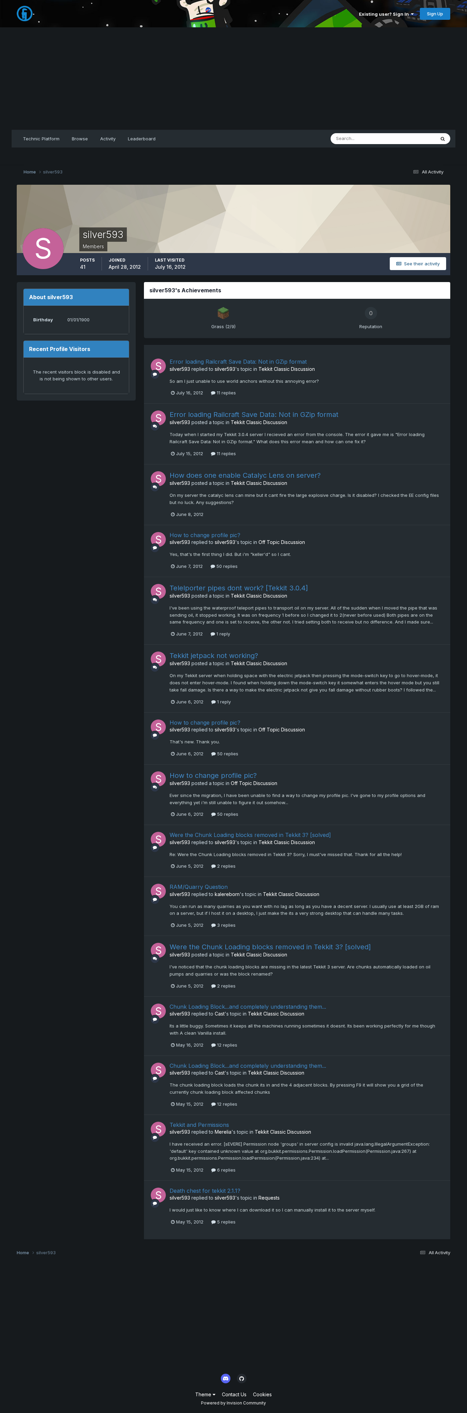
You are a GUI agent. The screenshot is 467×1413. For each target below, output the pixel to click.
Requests (269, 1198)
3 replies (226, 925)
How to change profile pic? (205, 535)
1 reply (222, 633)
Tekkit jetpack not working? (214, 656)
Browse (80, 138)
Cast (220, 1014)
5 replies (226, 1222)
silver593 (180, 369)
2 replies (226, 866)
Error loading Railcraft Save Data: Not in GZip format (238, 361)
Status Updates (410, 138)
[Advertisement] (233, 78)
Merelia (223, 1132)
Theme (204, 1394)
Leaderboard (142, 138)
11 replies (225, 392)
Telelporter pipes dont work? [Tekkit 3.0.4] (239, 588)
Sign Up (435, 13)
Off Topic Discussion (281, 542)
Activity (108, 138)
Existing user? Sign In (385, 14)
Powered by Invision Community (233, 1402)
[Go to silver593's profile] (158, 366)
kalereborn (227, 894)
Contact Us (234, 1394)
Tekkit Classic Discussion (286, 369)
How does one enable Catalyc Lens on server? (245, 475)
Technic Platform (41, 138)
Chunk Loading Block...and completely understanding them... (248, 1006)
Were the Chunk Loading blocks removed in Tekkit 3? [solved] (250, 834)
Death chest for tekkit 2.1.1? (205, 1190)
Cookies (262, 1394)
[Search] (442, 138)
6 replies (226, 1170)
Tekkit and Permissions (199, 1124)
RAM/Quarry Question (199, 886)
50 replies (226, 566)
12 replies (226, 1045)
